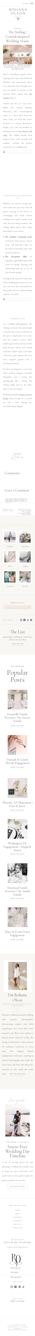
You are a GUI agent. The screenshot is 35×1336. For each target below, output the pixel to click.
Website (8, 541)
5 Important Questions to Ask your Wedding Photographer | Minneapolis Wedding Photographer (24, 512)
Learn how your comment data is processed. (16, 557)
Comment (9, 507)
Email (8, 534)
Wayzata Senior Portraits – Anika (7, 510)
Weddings (17, 28)
